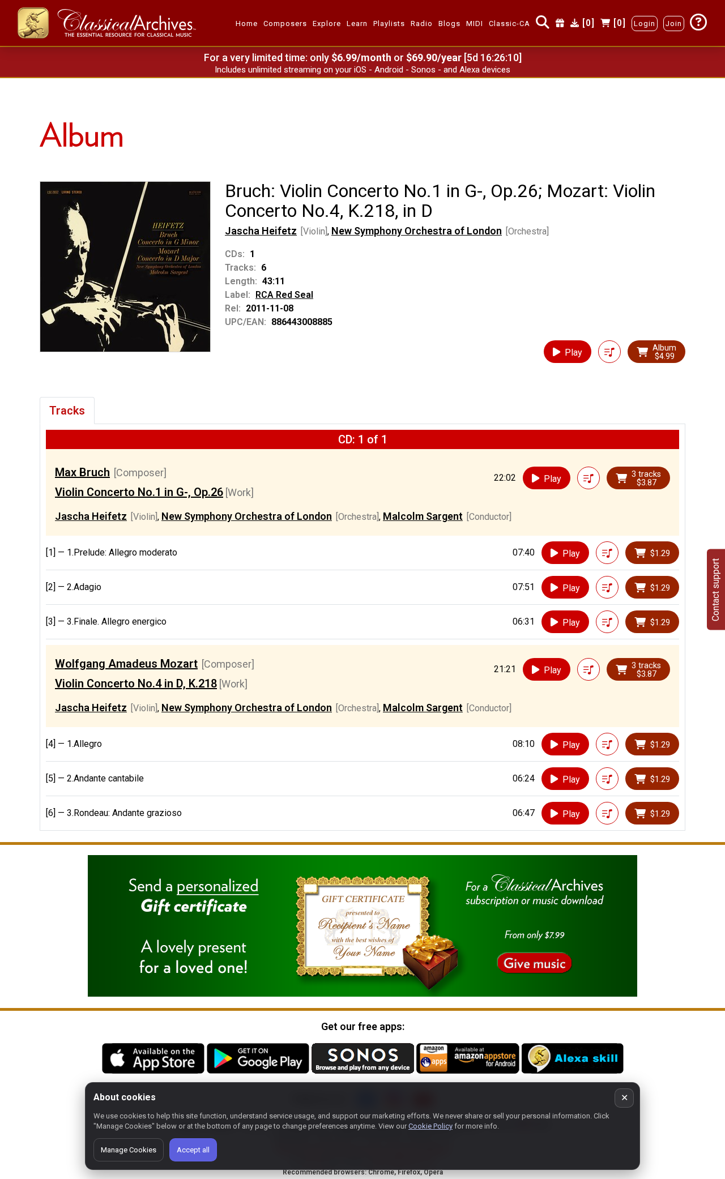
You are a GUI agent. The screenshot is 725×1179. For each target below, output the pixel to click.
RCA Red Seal (284, 294)
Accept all (193, 1150)
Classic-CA (509, 23)
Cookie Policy (430, 1126)
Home (247, 23)
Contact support (715, 589)
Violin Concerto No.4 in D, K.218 (136, 683)
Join (674, 23)
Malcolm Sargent (423, 516)
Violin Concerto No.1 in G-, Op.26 (139, 492)
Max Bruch (82, 472)
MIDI (474, 23)
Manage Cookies (128, 1150)
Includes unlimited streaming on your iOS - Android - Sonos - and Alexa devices (362, 70)
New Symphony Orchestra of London (416, 231)
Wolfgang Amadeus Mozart (126, 663)
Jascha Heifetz (261, 231)
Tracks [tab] (67, 410)
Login (644, 23)
